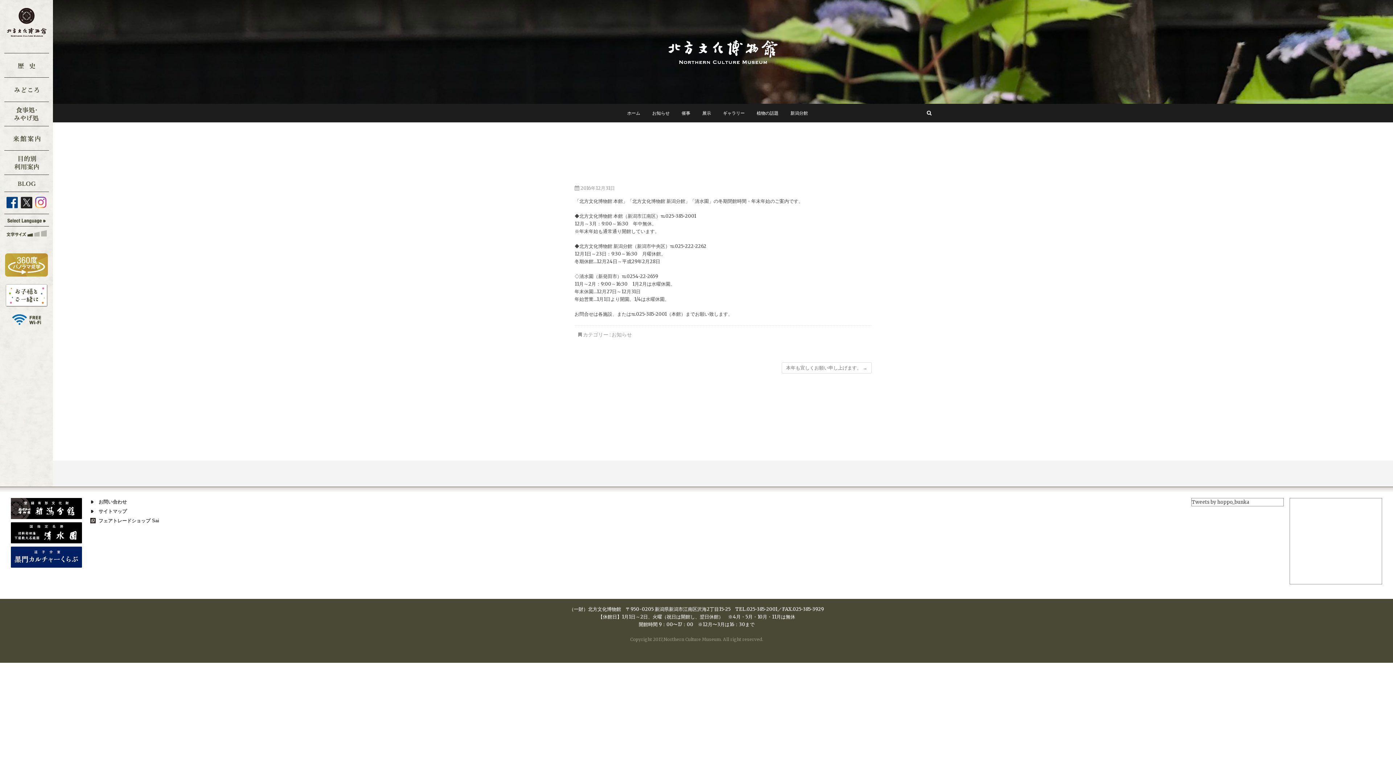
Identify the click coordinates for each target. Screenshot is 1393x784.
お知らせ (661, 113)
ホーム (633, 113)
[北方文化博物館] (723, 52)
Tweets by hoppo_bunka (1220, 502)
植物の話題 (767, 113)
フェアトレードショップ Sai (129, 520)
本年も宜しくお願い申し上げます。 (826, 368)
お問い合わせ (113, 502)
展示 (706, 113)
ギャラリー (734, 113)
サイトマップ (113, 511)
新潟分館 (799, 113)
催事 (686, 113)
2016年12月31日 (597, 188)
